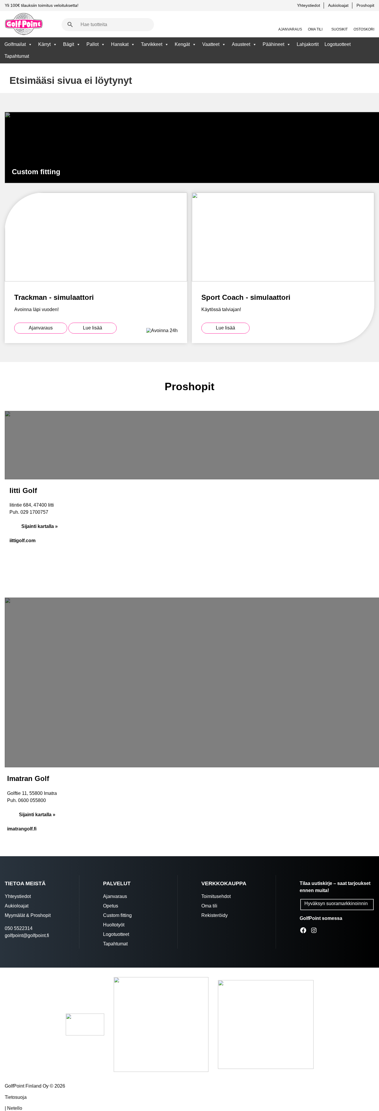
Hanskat (120, 44)
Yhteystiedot (308, 5)
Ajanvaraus (290, 29)
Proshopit (365, 5)
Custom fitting (117, 915)
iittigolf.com (22, 540)
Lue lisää (92, 327)
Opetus (110, 905)
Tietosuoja (16, 1097)
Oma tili (315, 29)
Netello (14, 1108)
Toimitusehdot (216, 896)
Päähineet (273, 44)
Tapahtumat (16, 56)
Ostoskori (364, 29)
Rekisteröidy (214, 915)
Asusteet (241, 44)
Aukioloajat (338, 5)
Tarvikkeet (151, 44)
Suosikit (339, 29)
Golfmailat (15, 44)
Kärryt (44, 44)
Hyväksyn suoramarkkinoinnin (336, 903)
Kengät (182, 44)
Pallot (92, 44)
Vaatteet (210, 44)
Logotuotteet (338, 44)
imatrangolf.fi (21, 828)
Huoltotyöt (113, 924)
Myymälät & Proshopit (28, 915)
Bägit (68, 44)
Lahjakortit (308, 44)
